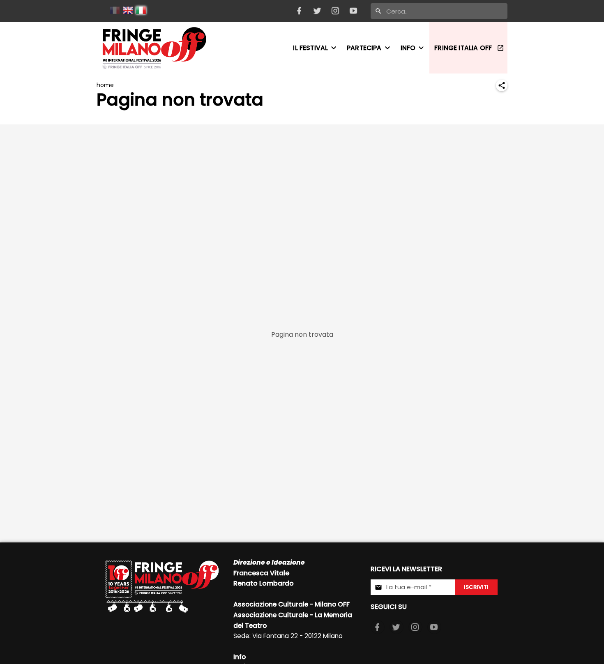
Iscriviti (476, 587)
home (105, 85)
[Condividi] (501, 85)
